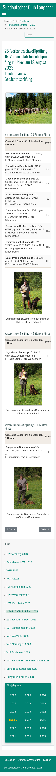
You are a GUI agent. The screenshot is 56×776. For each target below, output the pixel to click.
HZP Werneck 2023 (17, 595)
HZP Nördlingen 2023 (18, 586)
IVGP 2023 (12, 578)
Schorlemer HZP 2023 (19, 562)
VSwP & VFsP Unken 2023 (22, 611)
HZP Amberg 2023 (17, 554)
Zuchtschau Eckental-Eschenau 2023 (27, 660)
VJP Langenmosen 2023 (20, 627)
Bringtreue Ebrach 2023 (20, 677)
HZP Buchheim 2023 (18, 603)
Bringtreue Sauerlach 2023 (21, 668)
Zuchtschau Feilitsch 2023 (21, 619)
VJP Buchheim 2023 (18, 652)
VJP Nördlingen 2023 (18, 644)
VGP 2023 (12, 570)
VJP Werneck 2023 (17, 636)
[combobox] (39, 35)
